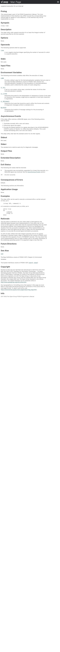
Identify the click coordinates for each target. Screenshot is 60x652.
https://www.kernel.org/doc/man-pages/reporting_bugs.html (19, 289)
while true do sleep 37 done (8, 212)
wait (2, 254)
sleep (11, 1)
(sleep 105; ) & (11, 203)
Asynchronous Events (34, 172)
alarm (30, 262)
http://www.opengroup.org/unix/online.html (13, 282)
